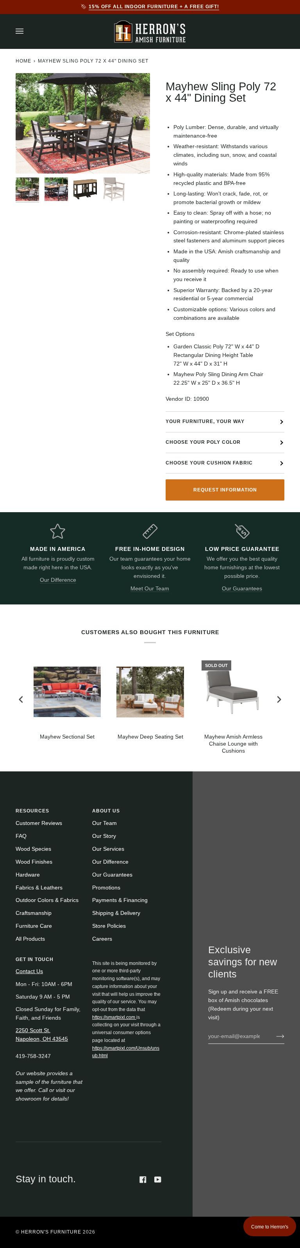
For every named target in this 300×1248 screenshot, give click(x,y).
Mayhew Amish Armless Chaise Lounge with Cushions (233, 744)
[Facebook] (142, 1179)
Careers (102, 939)
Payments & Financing (120, 900)
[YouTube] (157, 1179)
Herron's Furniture (51, 1232)
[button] (126, 958)
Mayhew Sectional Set (67, 737)
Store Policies (109, 926)
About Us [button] (106, 811)
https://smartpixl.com (114, 1017)
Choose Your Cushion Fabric (209, 463)
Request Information (225, 490)
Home (23, 61)
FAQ (21, 836)
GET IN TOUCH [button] (35, 959)
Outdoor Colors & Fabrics (47, 900)
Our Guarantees (242, 589)
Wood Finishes (34, 862)
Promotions (106, 888)
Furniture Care (34, 926)
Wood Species (33, 849)
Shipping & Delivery (116, 913)
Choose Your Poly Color (203, 442)
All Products (30, 939)
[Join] (274, 1036)
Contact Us (29, 971)
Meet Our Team (149, 589)
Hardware (28, 875)
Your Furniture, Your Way (205, 421)
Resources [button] (32, 811)
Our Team (104, 823)
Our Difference (58, 580)
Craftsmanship (34, 913)
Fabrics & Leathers (39, 888)
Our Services (108, 849)
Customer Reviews (39, 823)
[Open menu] (27, 31)
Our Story (104, 836)
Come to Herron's (269, 1227)
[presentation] (21, 699)
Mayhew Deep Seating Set (150, 737)
